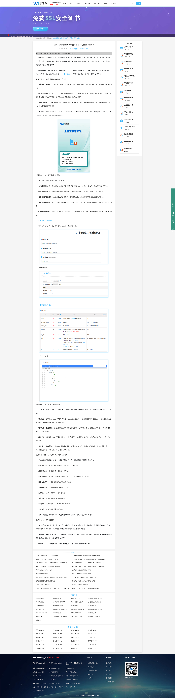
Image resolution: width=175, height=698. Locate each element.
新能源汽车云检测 (38, 672)
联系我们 (109, 663)
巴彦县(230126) (40, 648)
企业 (80, 49)
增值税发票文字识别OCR (60, 616)
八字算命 (38, 620)
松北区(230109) (40, 641)
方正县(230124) (75, 644)
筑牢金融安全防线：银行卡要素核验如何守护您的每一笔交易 (89, 563)
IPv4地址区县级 (40, 602)
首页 (64, 4)
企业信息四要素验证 (39, 668)
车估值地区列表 (40, 609)
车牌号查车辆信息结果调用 (78, 602)
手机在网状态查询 (71, 672)
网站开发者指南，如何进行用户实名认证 (83, 581)
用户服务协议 (110, 682)
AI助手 (113, 4)
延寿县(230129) (92, 648)
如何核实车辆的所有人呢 (43, 584)
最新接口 (74, 595)
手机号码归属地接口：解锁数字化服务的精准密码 (86, 555)
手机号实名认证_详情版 (95, 598)
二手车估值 (52, 679)
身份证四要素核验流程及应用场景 (45, 581)
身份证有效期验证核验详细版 (96, 602)
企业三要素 (66, 74)
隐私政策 (109, 678)
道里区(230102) (40, 637)
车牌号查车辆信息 (58, 605)
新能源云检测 (57, 598)
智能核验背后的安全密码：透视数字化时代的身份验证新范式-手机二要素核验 (94, 566)
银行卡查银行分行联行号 (43, 613)
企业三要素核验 (74, 49)
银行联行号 (91, 667)
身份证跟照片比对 (54, 672)
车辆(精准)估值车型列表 (60, 609)
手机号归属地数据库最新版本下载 (22, 35)
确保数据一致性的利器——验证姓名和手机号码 (85, 588)
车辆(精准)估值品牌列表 (95, 609)
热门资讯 (74, 552)
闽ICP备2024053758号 (93, 695)
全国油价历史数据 (93, 663)
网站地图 (109, 674)
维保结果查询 (74, 605)
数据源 (87, 4)
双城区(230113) (40, 644)
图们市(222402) (57, 630)
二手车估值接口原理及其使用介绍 (81, 570)
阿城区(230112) (92, 641)
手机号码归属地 (92, 670)
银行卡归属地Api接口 (42, 573)
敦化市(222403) (75, 630)
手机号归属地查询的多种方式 (44, 570)
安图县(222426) (92, 633)
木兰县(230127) (57, 648)
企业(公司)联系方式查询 (73, 683)
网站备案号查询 (70, 687)
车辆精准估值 (92, 605)
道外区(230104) (75, 637)
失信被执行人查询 (54, 683)
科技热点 (49, 38)
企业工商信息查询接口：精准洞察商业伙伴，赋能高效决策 (88, 559)
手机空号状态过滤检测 (39, 683)
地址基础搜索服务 (41, 605)
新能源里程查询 (40, 598)
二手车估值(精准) (38, 679)
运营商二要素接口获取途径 (80, 584)
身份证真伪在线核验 (39, 663)
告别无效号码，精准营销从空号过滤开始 (47, 559)
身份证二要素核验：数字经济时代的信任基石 (48, 566)
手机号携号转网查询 (72, 676)
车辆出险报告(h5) (38, 691)
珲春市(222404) (92, 630)
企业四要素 (85, 49)
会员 (105, 4)
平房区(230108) (92, 637)
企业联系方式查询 (76, 613)
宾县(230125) (92, 644)
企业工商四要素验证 (76, 616)
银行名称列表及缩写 (59, 602)
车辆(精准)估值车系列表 (77, 609)
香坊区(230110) (57, 641)
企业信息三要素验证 (72, 679)
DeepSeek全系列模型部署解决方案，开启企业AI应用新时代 (52, 577)
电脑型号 (90, 674)
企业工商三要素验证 (94, 616)
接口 (71, 4)
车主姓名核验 (70, 668)
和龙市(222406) (57, 633)
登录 (138, 3)
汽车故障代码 (57, 613)
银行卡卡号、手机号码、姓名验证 (74, 663)
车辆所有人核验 (92, 613)
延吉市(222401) (40, 630)
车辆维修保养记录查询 (56, 676)
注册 (133, 3)
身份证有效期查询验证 (56, 687)
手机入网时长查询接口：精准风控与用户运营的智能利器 (51, 563)
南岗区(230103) (57, 637)
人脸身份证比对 (75, 598)
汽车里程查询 (37, 676)
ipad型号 (90, 678)
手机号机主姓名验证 (55, 663)
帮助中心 (109, 670)
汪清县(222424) (75, 633)
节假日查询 (39, 616)
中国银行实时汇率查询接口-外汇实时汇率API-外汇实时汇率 (52, 588)
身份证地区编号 (74, 627)
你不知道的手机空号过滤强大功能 (81, 573)
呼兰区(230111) (75, 641)
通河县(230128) (75, 648)
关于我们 (109, 667)
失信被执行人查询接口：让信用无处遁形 (47, 555)
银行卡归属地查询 (54, 668)
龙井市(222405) (40, 633)
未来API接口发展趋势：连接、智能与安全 (84, 577)
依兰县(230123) (57, 644)
